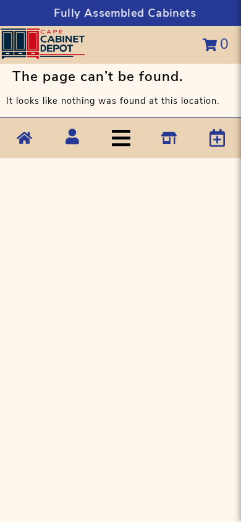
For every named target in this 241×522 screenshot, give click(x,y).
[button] (128, 138)
